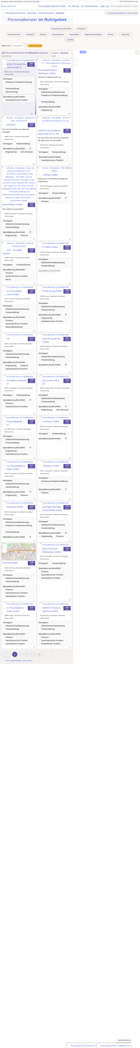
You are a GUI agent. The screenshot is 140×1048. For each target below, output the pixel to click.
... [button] (32, 654)
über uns (104, 6)
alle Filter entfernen (36, 46)
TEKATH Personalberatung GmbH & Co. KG (49, 132)
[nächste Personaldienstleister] (48, 654)
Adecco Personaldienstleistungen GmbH (14, 467)
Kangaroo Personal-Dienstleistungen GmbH (49, 550)
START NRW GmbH (48, 247)
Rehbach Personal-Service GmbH (49, 340)
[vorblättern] (67, 122)
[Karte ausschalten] (137, 52)
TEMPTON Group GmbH (50, 291)
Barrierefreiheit (123, 1040)
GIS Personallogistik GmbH (12, 423)
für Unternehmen (89, 6)
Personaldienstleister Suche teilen (18, 661)
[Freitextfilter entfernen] (133, 6)
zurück (84, 52)
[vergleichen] (4, 66)
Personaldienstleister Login (128, 1)
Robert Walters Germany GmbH (14, 382)
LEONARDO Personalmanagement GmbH (49, 609)
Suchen (137, 6)
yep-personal (8, 124)
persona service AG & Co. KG (48, 382)
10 (39, 654)
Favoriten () (83, 1046)
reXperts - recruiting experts (12, 252)
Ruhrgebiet (17, 46)
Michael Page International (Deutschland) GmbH (50, 508)
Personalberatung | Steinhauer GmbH (47, 72)
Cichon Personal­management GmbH (12, 293)
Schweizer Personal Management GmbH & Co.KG (14, 66)
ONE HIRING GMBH (48, 175)
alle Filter (70, 40)
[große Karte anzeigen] (75, 59)
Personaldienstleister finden (52, 6)
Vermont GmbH (10, 563)
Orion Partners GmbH (48, 421)
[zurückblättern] (6, 184)
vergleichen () (115, 1046)
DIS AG (6, 338)
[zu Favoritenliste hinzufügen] (4, 61)
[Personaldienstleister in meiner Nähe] (76, 64)
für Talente (73, 6)
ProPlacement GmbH (12, 507)
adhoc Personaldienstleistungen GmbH (13, 609)
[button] (7, 654)
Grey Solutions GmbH (48, 466)
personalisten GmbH (12, 204)
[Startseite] (2, 13)
